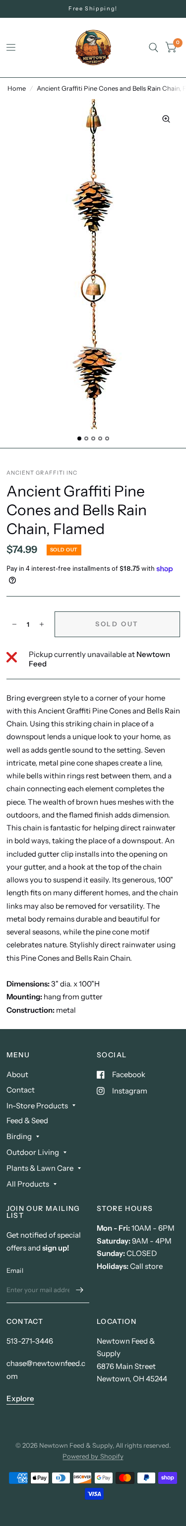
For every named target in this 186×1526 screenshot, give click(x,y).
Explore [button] (20, 1398)
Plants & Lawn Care (39, 1168)
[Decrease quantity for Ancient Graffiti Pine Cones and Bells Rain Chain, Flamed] (14, 624)
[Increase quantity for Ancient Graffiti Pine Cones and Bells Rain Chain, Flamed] (41, 624)
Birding (19, 1136)
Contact (20, 1089)
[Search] (153, 47)
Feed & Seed (27, 1120)
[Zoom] (166, 119)
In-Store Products (37, 1105)
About (17, 1074)
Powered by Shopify (92, 1456)
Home (16, 88)
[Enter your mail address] (79, 1290)
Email (14, 1270)
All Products (27, 1184)
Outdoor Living (32, 1152)
